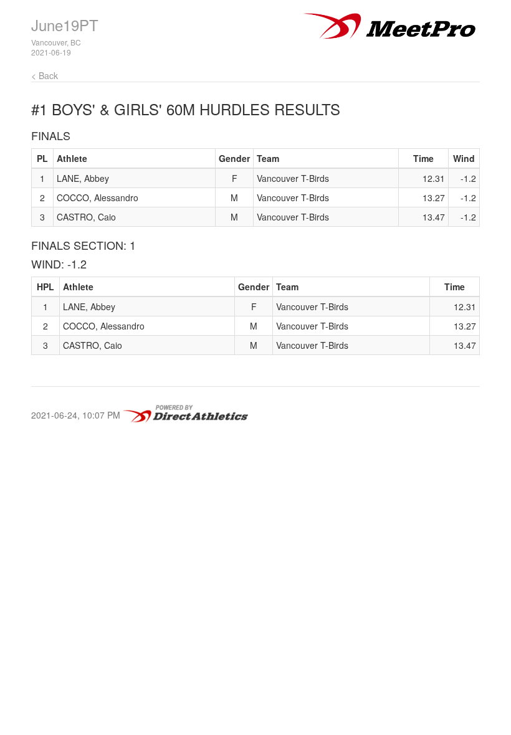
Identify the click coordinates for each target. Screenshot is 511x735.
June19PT (64, 25)
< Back (44, 75)
